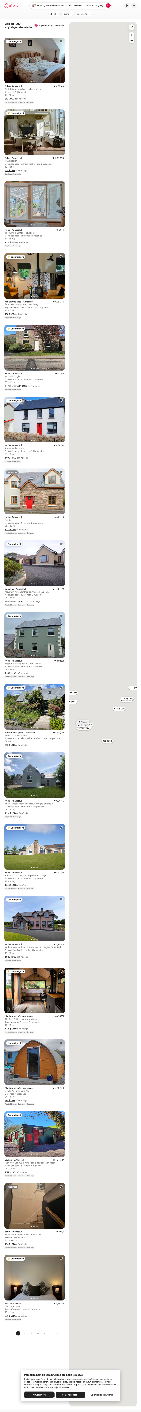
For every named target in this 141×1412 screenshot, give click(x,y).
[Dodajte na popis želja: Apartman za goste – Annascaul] (61, 687)
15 (51, 1333)
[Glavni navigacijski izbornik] (134, 5)
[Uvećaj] (131, 35)
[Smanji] (131, 40)
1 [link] (18, 1333)
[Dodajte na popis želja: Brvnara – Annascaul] (61, 1115)
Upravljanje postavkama (102, 1395)
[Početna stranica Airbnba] (11, 5)
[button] (9, 98)
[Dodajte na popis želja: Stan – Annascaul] (61, 1258)
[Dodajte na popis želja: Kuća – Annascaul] (61, 185)
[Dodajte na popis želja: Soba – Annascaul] (61, 41)
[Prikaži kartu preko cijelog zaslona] (131, 27)
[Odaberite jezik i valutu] (126, 5)
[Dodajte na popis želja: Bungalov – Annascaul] (61, 544)
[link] (12, 1333)
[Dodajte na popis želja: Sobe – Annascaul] (61, 113)
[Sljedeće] (57, 1333)
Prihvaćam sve (39, 1395)
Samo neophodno (70, 1395)
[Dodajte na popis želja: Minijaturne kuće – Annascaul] (61, 256)
